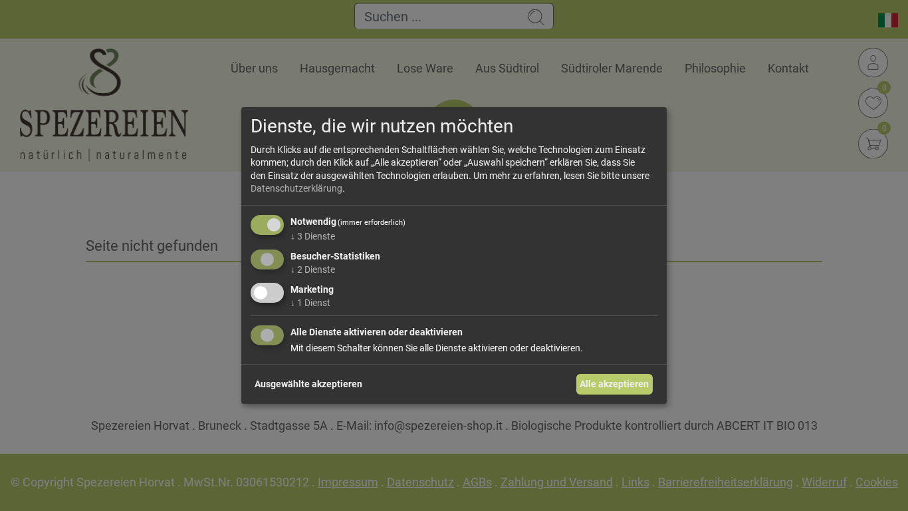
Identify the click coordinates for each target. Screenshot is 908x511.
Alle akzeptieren (614, 384)
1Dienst (310, 302)
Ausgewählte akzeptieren (308, 384)
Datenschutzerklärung (296, 188)
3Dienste (312, 236)
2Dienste (312, 269)
